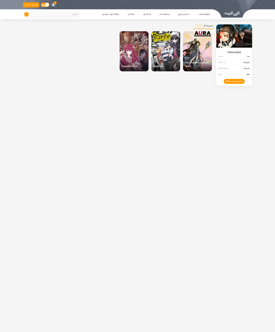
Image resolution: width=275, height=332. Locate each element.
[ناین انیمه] (232, 13)
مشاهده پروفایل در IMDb (234, 81)
